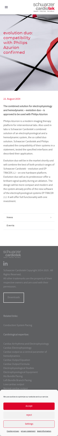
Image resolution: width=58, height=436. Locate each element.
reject (29, 415)
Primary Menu (6, 7)
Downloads (14, 298)
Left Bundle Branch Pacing (17, 381)
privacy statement (28, 431)
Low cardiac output (13, 385)
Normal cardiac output (15, 389)
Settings (29, 424)
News (10, 217)
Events (10, 226)
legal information (44, 431)
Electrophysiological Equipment (20, 372)
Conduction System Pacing (17, 326)
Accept (29, 406)
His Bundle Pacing (13, 377)
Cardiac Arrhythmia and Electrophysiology (26, 344)
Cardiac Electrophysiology (17, 348)
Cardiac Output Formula (16, 364)
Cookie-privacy (13, 431)
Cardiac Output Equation (16, 360)
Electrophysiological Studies (18, 368)
